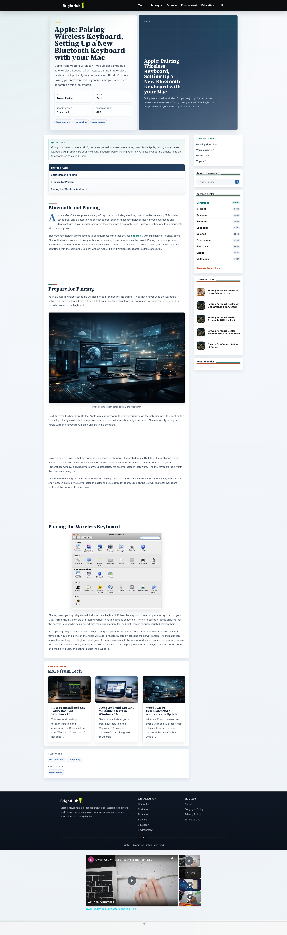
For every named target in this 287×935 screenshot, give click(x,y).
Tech (57, 22)
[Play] (190, 885)
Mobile (217, 252)
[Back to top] (143, 837)
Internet (217, 208)
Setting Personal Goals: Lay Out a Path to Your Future (223, 305)
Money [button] (155, 5)
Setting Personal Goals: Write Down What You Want (224, 332)
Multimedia (217, 258)
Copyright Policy (194, 809)
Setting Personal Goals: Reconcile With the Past (221, 319)
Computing (81, 122)
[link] (91, 859)
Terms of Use (192, 819)
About (188, 804)
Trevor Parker (65, 98)
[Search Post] (237, 182)
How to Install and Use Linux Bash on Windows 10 (68, 711)
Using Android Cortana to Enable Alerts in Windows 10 (116, 711)
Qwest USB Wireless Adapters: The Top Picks (123, 859)
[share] (172, 858)
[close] (144, 923)
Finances (217, 221)
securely (136, 235)
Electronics (217, 246)
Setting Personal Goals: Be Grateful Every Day (223, 292)
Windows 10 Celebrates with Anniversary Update (162, 711)
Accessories (98, 122)
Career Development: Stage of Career (224, 346)
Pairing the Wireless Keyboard (69, 189)
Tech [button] (141, 5)
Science (172, 5)
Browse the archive (208, 268)
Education (207, 5)
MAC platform (63, 122)
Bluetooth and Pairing (64, 174)
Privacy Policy (193, 814)
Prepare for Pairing (62, 181)
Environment (189, 5)
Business (217, 215)
